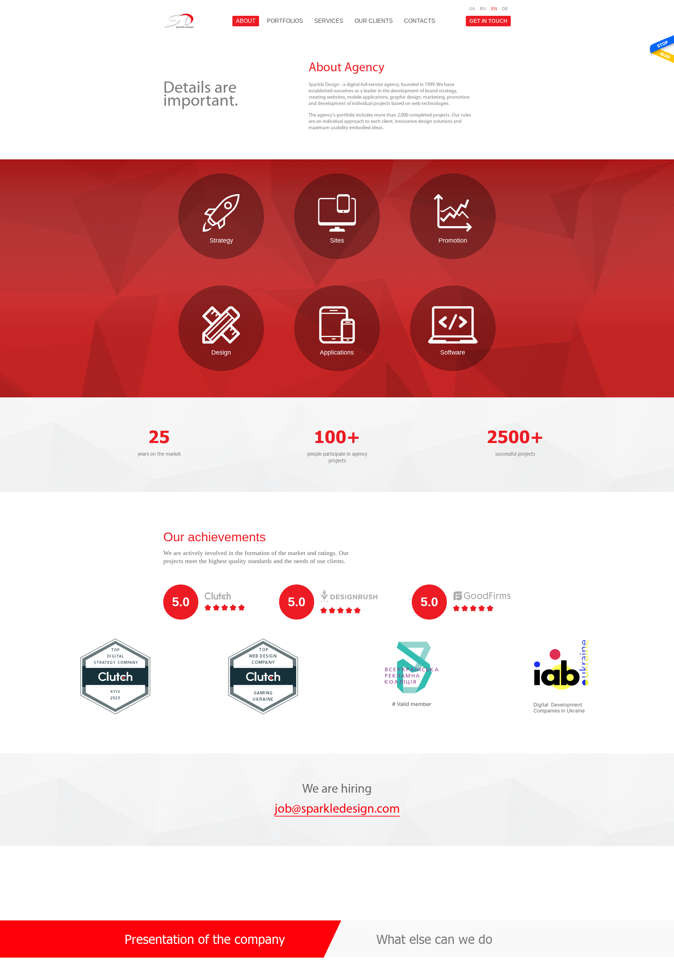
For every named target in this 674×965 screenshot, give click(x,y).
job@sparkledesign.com (337, 809)
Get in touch (488, 21)
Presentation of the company (205, 938)
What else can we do (434, 938)
